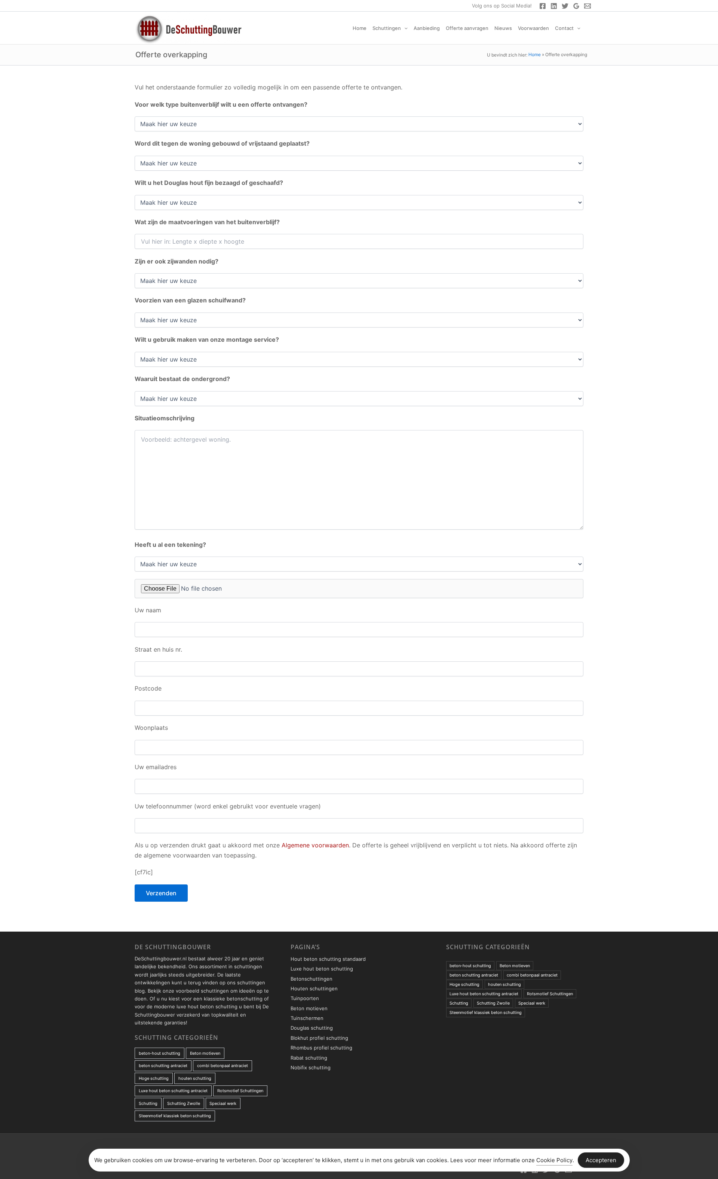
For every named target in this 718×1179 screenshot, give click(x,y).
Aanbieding (427, 28)
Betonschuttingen (311, 979)
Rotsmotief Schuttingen (240, 1090)
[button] (404, 28)
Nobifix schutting (311, 1067)
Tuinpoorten (305, 998)
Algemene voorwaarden (315, 845)
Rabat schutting (309, 1058)
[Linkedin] (553, 6)
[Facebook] (542, 6)
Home (359, 28)
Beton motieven (205, 1053)
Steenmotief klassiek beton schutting (175, 1115)
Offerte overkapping (171, 54)
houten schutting (194, 1078)
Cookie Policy (554, 1160)
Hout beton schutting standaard (328, 959)
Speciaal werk (222, 1103)
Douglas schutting (312, 1028)
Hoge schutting (154, 1078)
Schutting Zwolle (183, 1103)
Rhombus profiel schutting (321, 1048)
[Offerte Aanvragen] (587, 6)
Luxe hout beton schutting (322, 969)
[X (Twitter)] (565, 6)
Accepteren (601, 1160)
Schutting (148, 1103)
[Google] (576, 6)
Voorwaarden (533, 28)
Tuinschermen (307, 1018)
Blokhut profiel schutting (319, 1038)
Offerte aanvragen (467, 28)
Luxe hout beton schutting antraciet (173, 1090)
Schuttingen (386, 28)
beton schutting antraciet (163, 1065)
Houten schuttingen (314, 988)
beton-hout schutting (159, 1053)
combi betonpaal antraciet (222, 1065)
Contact (564, 28)
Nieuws (503, 28)
